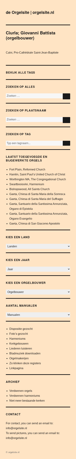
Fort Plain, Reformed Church (27, 169)
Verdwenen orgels (20, 390)
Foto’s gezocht (18, 333)
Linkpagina (16, 368)
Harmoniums (17, 338)
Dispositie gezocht (21, 328)
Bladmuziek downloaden (24, 353)
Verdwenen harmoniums (24, 395)
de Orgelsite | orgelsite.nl (30, 12)
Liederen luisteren (20, 348)
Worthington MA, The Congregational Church (37, 179)
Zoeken (66, 143)
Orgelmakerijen (19, 358)
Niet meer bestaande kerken (27, 400)
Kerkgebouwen (18, 343)
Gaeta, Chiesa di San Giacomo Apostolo (34, 223)
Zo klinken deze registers (25, 363)
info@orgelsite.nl (16, 428)
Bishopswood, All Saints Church (29, 189)
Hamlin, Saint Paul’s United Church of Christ (37, 174)
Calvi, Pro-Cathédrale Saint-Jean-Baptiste (32, 52)
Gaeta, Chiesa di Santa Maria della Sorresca (37, 194)
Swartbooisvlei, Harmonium (26, 184)
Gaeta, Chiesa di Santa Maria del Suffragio (36, 198)
